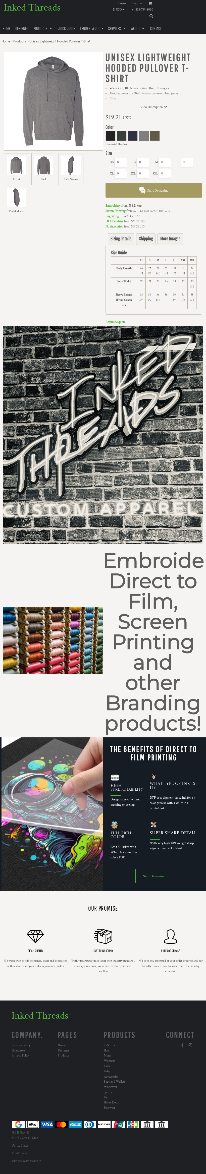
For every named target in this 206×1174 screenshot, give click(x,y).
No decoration (114, 226)
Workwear (110, 1087)
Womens (109, 1061)
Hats (107, 1050)
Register (137, 3)
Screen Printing (116, 211)
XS (112, 162)
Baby (107, 1071)
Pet (106, 1097)
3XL (155, 173)
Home (6, 41)
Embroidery (113, 206)
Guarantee (18, 1050)
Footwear (109, 1108)
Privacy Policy (21, 1055)
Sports (108, 1092)
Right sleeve (16, 211)
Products (19, 41)
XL (112, 173)
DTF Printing (114, 221)
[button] (120, 9)
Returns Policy (21, 1045)
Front (16, 179)
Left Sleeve (71, 179)
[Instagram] (190, 1045)
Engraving (112, 216)
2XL (133, 173)
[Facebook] (182, 1045)
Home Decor (112, 1102)
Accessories (111, 1077)
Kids (107, 1066)
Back (44, 179)
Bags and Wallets (114, 1082)
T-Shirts (109, 1045)
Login (122, 3)
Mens (107, 1055)
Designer (63, 1050)
